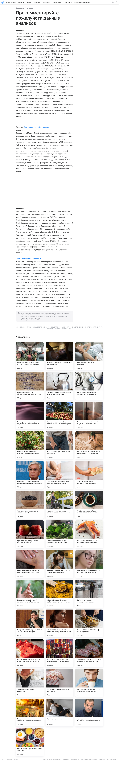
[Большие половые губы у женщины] (89, 356)
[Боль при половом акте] (59, 712)
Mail (3, 759)
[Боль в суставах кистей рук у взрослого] (59, 683)
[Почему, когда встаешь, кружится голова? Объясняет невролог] (30, 415)
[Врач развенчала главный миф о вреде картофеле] (89, 623)
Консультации (20, 8)
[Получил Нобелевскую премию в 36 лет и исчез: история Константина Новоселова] (30, 623)
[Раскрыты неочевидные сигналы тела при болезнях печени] (59, 475)
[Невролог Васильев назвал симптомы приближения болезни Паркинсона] (59, 505)
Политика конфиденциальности (107, 759)
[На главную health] (10, 2)
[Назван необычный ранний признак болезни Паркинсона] (30, 594)
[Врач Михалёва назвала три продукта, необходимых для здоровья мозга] (89, 534)
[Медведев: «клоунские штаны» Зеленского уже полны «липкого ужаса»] (89, 712)
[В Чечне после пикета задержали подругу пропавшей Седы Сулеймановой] (89, 564)
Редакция (45, 759)
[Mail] (2, 2)
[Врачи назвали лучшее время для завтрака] (30, 742)
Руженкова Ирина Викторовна (36, 127)
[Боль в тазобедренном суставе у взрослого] (59, 445)
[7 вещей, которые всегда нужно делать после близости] (59, 564)
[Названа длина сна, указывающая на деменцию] (59, 356)
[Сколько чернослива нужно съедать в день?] (30, 505)
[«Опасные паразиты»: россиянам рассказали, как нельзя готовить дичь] (89, 653)
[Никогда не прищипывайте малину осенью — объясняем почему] (30, 445)
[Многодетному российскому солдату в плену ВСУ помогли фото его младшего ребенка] (30, 356)
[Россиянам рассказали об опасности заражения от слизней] (30, 712)
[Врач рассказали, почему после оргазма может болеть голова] (89, 445)
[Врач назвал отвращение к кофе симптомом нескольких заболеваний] (89, 683)
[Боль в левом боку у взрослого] (59, 742)
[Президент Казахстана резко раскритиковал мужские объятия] (30, 475)
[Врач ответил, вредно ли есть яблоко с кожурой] (30, 534)
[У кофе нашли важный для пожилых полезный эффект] (89, 505)
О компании (9, 759)
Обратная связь (75, 759)
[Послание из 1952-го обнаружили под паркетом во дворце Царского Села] (30, 386)
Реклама (15, 759)
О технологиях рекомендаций (89, 759)
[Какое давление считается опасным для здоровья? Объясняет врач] (89, 386)
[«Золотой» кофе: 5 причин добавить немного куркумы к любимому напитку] (59, 594)
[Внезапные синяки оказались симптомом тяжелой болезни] (30, 564)
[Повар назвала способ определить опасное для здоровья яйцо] (89, 475)
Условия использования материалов (59, 759)
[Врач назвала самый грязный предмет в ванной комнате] (89, 415)
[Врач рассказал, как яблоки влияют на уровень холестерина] (59, 415)
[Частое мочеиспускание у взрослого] (30, 683)
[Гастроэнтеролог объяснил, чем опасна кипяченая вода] (59, 386)
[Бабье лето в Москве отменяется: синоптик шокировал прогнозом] (89, 594)
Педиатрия (30, 8)
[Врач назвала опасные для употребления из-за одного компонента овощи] (59, 534)
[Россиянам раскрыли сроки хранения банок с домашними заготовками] (59, 653)
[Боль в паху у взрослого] (89, 742)
